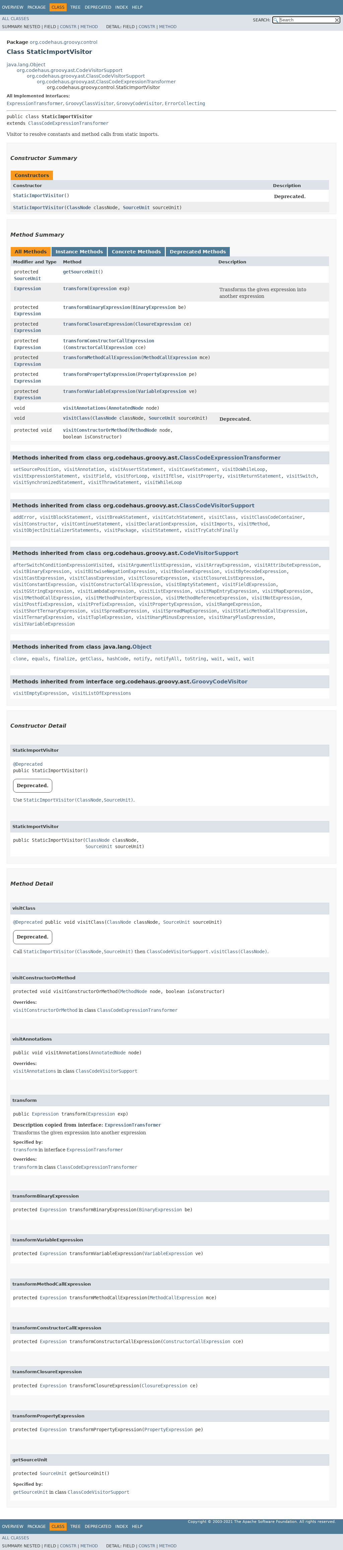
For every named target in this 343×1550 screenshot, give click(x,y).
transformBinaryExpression (96, 307)
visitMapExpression (286, 591)
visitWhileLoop (163, 482)
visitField (96, 476)
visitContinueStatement (90, 523)
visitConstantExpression (44, 584)
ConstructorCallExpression (99, 347)
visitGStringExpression (42, 591)
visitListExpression (164, 591)
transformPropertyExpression (99, 374)
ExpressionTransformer (35, 103)
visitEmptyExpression (40, 693)
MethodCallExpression (170, 357)
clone (19, 658)
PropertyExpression (162, 374)
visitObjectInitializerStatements (56, 530)
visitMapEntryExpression (226, 591)
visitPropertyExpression (170, 604)
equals (40, 658)
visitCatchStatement (177, 517)
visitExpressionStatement (45, 476)
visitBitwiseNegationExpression (115, 571)
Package (36, 7)
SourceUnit (136, 207)
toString (195, 658)
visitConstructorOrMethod (95, 430)
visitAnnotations (84, 408)
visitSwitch (301, 476)
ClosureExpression (158, 324)
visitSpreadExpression (119, 611)
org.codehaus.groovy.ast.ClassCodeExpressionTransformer (106, 81)
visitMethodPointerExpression (122, 597)
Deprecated (98, 7)
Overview (12, 7)
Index (121, 7)
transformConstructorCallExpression (108, 340)
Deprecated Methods (198, 251)
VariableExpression (162, 391)
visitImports (217, 523)
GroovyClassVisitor (90, 103)
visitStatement (160, 530)
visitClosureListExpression (227, 578)
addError (24, 517)
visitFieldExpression (249, 584)
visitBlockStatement (65, 517)
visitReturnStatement (254, 476)
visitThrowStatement (113, 482)
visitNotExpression (276, 597)
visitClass (76, 418)
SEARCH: (261, 20)
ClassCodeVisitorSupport (217, 505)
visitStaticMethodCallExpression (263, 611)
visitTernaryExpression (42, 617)
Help (137, 7)
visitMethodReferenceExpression (206, 597)
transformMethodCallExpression (102, 357)
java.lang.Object (26, 64)
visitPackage (120, 530)
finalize (64, 658)
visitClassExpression (96, 578)
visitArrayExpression (222, 565)
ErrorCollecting (185, 103)
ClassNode (79, 207)
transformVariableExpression (99, 391)
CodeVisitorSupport (209, 553)
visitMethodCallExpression (46, 597)
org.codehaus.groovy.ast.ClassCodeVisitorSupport (86, 76)
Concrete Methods (136, 251)
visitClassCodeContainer (271, 517)
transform (75, 288)
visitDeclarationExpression (160, 523)
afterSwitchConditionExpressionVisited (62, 565)
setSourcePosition (36, 469)
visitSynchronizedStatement (48, 482)
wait (216, 658)
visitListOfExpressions (101, 693)
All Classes (15, 18)
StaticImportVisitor (38, 195)
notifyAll (167, 658)
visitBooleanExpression (189, 571)
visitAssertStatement (136, 469)
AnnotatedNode (126, 408)
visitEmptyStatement (191, 584)
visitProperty (204, 476)
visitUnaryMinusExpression (169, 617)
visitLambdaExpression (105, 591)
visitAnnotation (84, 469)
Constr (68, 26)
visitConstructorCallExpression (120, 584)
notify (142, 658)
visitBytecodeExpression (255, 571)
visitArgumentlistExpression (154, 565)
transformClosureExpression (98, 324)
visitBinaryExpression (41, 571)
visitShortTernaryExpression (49, 611)
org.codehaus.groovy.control (63, 42)
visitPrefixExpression (105, 604)
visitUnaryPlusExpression (241, 617)
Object (142, 647)
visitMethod (253, 523)
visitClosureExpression (157, 578)
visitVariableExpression (44, 624)
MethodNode (143, 430)
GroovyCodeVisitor (139, 103)
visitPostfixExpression (42, 604)
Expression (27, 288)
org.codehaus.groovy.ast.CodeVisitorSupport (69, 70)
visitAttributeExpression (286, 565)
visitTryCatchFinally (211, 530)
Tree (75, 7)
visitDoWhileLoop (243, 469)
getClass (90, 658)
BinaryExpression (154, 307)
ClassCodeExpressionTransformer (68, 123)
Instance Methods (79, 251)
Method (89, 26)
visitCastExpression (38, 578)
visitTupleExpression (104, 617)
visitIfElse (167, 476)
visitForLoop (131, 476)
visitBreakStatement (121, 517)
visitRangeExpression (233, 604)
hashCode (117, 658)
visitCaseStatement (192, 469)
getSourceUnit (80, 271)
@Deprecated (28, 764)
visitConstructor (34, 523)
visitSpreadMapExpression (184, 611)
